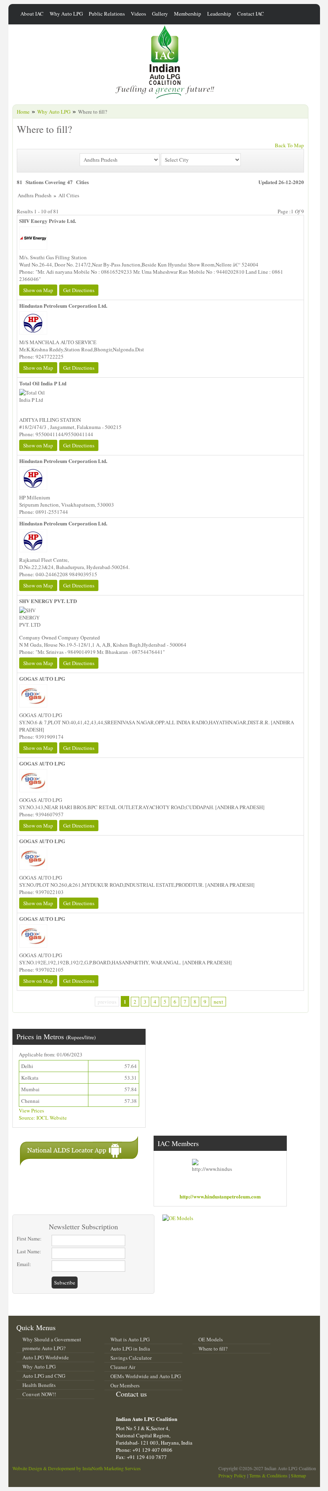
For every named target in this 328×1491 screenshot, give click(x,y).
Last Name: (29, 1251)
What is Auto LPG (130, 1339)
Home (23, 111)
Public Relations (107, 13)
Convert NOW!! (39, 1394)
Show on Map (38, 290)
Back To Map (289, 145)
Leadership (219, 13)
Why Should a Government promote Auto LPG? (51, 1344)
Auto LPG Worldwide (45, 1357)
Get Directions (78, 290)
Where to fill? (213, 1348)
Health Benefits (39, 1385)
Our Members (125, 1385)
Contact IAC (250, 13)
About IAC (32, 13)
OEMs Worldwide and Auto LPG (145, 1376)
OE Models (210, 1339)
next (218, 1001)
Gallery (160, 13)
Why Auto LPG (66, 13)
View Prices (31, 1110)
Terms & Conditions (268, 1475)
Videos (138, 13)
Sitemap (298, 1475)
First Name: (29, 1238)
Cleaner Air (122, 1367)
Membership (187, 13)
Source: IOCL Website (43, 1117)
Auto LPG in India (130, 1348)
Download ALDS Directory (208, 1044)
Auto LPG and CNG (43, 1375)
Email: (24, 1264)
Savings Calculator (131, 1357)
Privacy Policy (232, 1475)
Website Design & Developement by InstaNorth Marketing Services (76, 1468)
